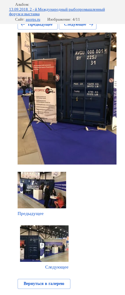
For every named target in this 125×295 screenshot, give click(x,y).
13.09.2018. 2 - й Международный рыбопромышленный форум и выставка (57, 11)
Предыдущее (40, 24)
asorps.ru (33, 19)
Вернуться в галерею (44, 283)
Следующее (75, 24)
